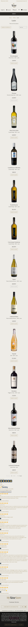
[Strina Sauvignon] (14, 42)
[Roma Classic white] (14, 117)
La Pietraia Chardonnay (14, 465)
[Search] (13, 9)
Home (10, 17)
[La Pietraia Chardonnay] (14, 452)
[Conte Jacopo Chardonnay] (14, 228)
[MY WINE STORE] (14, 5)
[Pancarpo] (14, 79)
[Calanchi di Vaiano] (14, 303)
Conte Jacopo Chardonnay (14, 242)
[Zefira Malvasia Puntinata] (14, 414)
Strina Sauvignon (14, 56)
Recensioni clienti (4, 1)
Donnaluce (14, 391)
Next (20, 475)
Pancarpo (14, 93)
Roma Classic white (14, 130)
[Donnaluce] (14, 377)
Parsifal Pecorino (14, 205)
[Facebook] (22, 607)
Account (9, 9)
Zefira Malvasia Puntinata (14, 428)
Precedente (3, 491)
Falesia (14, 279)
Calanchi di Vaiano (14, 316)
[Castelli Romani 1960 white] (14, 154)
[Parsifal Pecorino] (14, 191)
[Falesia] (14, 266)
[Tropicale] (14, 340)
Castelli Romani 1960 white (14, 167)
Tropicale (14, 353)
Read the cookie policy (11, 624)
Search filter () (6, 27)
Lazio (18, 57)
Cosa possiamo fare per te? (21, 1)
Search (15, 9)
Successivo (8, 491)
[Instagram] (25, 607)
